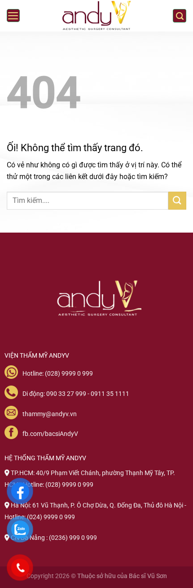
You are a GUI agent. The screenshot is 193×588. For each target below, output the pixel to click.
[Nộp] (177, 200)
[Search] (179, 15)
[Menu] (13, 15)
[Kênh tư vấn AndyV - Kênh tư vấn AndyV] (96, 16)
